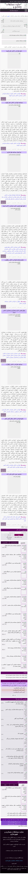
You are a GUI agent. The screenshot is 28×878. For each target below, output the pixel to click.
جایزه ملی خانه (16, 516)
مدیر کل (24, 99)
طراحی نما (4, 197)
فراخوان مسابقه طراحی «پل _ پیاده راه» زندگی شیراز (15, 725)
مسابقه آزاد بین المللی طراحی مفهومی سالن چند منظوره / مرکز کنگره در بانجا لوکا (11, 641)
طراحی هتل (23, 199)
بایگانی (2, 866)
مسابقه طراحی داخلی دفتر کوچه (14, 102)
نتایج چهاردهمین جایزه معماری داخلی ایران (14, 206)
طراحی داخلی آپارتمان (7, 409)
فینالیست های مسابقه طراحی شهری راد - (11, 555)
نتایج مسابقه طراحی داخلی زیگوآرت (14, 260)
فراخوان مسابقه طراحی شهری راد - (11, 580)
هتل (12, 199)
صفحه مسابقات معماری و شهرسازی (14, 860)
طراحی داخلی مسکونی (12, 251)
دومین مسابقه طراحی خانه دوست (15, 772)
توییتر (13, 853)
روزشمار (26, 866)
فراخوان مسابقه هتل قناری (14, 152)
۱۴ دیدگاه (3, 634)
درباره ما (5, 866)
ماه (14, 784)
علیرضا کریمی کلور (18, 718)
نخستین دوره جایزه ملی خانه (14, 474)
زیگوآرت (18, 301)
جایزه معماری (17, 353)
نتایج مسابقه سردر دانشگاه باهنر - (11, 563)
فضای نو (16, 518)
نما (13, 199)
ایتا (16, 853)
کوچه (11, 93)
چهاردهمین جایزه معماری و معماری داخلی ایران (14, 311)
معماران (18, 866)
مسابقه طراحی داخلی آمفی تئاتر (15, 467)
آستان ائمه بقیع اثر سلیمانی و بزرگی (14, 738)
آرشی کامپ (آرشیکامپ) (19, 690)
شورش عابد (20, 733)
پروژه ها (22, 866)
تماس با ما (23, 1)
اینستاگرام (3, 1)
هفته (5, 784)
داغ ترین (5, 542)
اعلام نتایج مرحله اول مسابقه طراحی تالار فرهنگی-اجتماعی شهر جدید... (14, 757)
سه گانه (14, 866)
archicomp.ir (4, 868)
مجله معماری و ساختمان (20, 357)
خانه (27, 1)
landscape (18, 195)
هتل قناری (7, 199)
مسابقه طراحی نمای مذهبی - (11, 605)
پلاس (19, 853)
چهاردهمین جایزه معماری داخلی (18, 355)
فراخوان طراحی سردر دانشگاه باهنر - (11, 572)
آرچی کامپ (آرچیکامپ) (19, 692)
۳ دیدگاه (3, 668)
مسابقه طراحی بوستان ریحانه (14, 656)
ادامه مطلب (3, 99)
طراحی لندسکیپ (12, 197)
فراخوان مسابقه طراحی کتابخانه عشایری (15, 764)
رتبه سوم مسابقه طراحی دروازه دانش (14, 709)
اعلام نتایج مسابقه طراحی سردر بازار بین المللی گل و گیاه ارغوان (11, 631)
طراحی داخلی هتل (21, 197)
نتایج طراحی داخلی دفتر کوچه (14, 51)
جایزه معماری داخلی (15, 247)
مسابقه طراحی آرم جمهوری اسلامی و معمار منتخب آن (11, 665)
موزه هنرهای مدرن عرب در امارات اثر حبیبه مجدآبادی (14, 749)
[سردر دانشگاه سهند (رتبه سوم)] (22, 826)
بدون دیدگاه (19, 99)
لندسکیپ (17, 199)
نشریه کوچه (12, 95)
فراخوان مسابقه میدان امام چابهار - (11, 545)
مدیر (8, 16)
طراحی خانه (7, 516)
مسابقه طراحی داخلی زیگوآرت (14, 364)
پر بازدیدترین (14, 542)
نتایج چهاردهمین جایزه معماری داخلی (13, 253)
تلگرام (1, 1)
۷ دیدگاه (3, 644)
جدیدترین (23, 542)
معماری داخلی (18, 95)
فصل (23, 784)
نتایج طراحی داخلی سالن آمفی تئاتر (14, 418)
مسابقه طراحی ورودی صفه (14, 647)
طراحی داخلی (17, 93)
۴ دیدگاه (3, 649)
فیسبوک (6, 1)
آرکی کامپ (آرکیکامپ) (19, 688)
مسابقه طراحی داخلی (8, 411)
